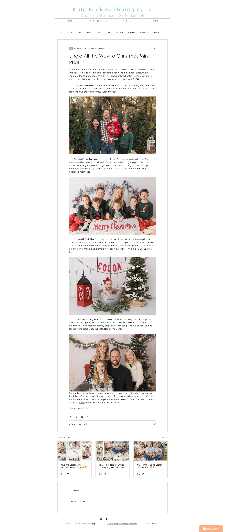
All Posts (60, 32)
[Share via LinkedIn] (82, 417)
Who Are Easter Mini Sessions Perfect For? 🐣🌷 (73, 466)
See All (165, 437)
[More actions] (154, 48)
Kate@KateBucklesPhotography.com (122, 524)
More (155, 32)
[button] (98, 21)
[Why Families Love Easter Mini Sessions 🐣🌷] (150, 451)
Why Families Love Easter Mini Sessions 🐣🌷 (149, 466)
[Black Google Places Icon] (106, 519)
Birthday (119, 32)
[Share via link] (87, 417)
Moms (109, 32)
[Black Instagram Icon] (101, 519)
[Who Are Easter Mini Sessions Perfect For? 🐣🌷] (74, 451)
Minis (100, 32)
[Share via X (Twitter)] (76, 417)
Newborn (90, 32)
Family (70, 32)
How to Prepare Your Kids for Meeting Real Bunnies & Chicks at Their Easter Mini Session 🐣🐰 (112, 466)
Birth (79, 32)
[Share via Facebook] (70, 417)
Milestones (144, 32)
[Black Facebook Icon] (95, 519)
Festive (85, 408)
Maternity (131, 32)
